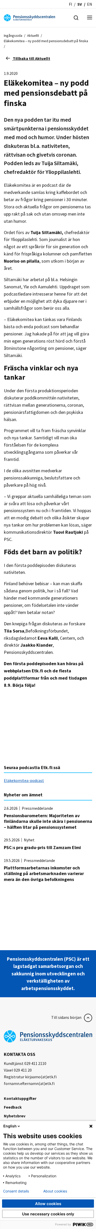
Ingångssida (13, 35)
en (89, 4)
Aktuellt (33, 35)
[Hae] (76, 17)
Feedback (13, 1107)
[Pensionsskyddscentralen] (29, 17)
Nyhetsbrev (14, 1115)
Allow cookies (48, 1203)
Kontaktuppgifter (20, 1098)
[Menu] (89, 18)
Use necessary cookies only (48, 1214)
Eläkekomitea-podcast (24, 780)
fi (70, 4)
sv (79, 4)
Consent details (16, 1191)
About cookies (55, 1191)
